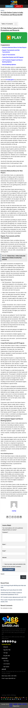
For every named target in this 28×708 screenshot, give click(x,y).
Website (4, 557)
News (2, 10)
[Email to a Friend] (15, 517)
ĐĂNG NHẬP (9, 6)
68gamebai (16, 706)
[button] (25, 2)
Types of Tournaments (8, 54)
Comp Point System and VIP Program (12, 57)
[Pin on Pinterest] (18, 517)
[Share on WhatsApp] (7, 517)
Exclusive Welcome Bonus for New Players (14, 47)
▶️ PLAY (13, 37)
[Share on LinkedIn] (20, 517)
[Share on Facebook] (10, 517)
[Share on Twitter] (12, 517)
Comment (5, 532)
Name (4, 544)
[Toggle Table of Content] (15, 24)
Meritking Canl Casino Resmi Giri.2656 (11, 590)
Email (4, 551)
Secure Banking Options (9, 64)
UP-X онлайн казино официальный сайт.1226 (13, 597)
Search (2, 574)
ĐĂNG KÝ (18, 6)
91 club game (10, 79)
